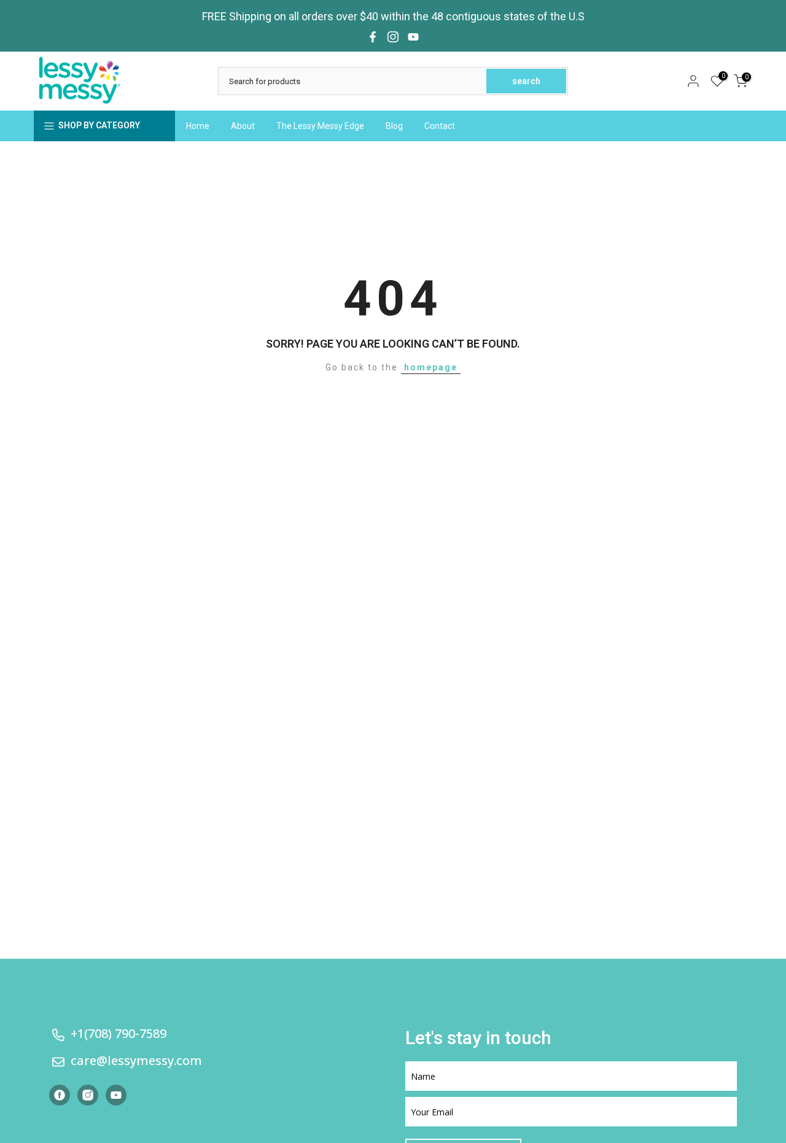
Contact (439, 126)
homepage (430, 367)
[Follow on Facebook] (372, 36)
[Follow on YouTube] (413, 36)
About (243, 126)
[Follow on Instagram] (393, 36)
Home (197, 126)
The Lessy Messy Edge (320, 126)
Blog (394, 126)
